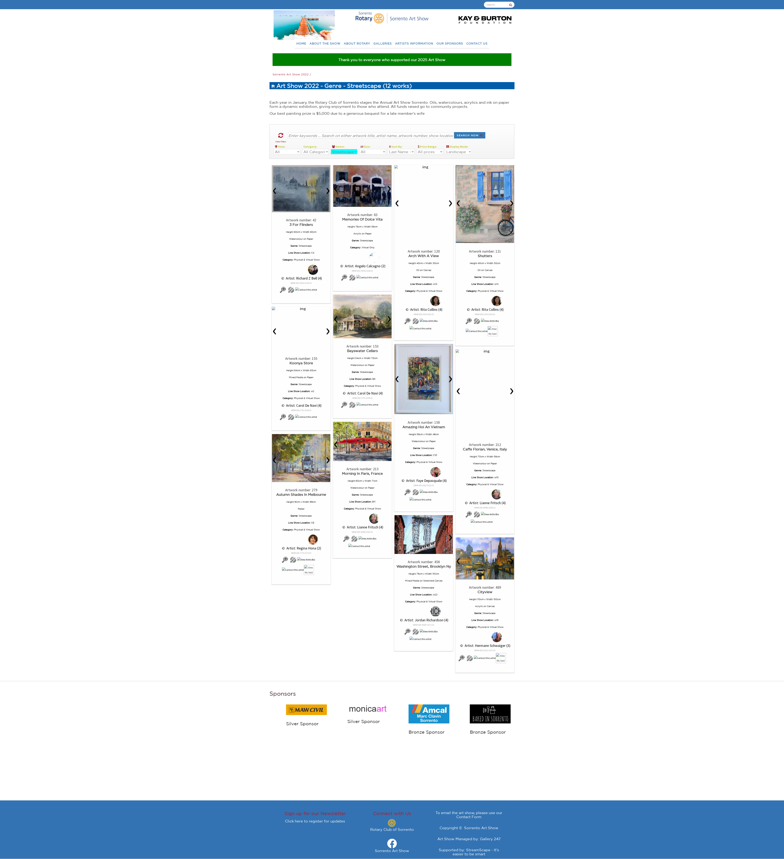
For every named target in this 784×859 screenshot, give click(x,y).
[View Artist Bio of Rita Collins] (429, 321)
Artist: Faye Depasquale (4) (426, 480)
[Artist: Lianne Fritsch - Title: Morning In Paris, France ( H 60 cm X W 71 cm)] (362, 441)
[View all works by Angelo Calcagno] (362, 257)
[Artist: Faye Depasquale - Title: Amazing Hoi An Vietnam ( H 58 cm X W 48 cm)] (423, 379)
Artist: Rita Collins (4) (425, 309)
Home (301, 43)
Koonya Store (301, 363)
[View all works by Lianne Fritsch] (485, 494)
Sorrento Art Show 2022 (291, 74)
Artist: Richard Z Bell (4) (303, 278)
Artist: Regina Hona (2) (303, 548)
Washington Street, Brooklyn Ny (423, 566)
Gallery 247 (490, 839)
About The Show (325, 43)
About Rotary (357, 43)
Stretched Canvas (432, 580)
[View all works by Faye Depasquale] (424, 472)
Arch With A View (423, 256)
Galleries (382, 43)
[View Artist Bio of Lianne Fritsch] (490, 514)
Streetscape (305, 246)
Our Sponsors (450, 43)
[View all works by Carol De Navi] (352, 404)
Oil (417, 270)
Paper (310, 239)
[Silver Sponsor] (290, 708)
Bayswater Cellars (362, 351)
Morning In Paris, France (362, 473)
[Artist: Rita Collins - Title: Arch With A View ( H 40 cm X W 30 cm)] (423, 167)
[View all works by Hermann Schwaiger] (485, 637)
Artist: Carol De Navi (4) (364, 393)
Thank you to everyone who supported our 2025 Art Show (392, 60)
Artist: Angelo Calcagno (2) (364, 266)
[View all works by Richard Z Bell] (301, 269)
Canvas (427, 270)
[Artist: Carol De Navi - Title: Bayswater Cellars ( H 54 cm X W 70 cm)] (362, 316)
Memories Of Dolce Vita (362, 219)
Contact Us (477, 43)
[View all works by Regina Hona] (301, 539)
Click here (294, 821)
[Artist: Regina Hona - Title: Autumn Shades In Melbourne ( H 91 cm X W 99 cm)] (301, 458)
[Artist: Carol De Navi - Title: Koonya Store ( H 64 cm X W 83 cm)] (301, 309)
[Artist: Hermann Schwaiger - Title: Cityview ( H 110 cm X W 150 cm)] (485, 558)
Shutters (485, 256)
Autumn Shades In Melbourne (301, 494)
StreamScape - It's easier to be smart (476, 852)
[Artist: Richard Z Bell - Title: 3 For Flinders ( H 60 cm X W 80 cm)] (301, 188)
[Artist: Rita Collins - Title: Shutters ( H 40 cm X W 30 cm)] (485, 204)
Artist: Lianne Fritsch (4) (487, 502)
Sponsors (283, 693)
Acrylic (357, 233)
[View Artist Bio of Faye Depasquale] (429, 492)
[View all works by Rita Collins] (424, 301)
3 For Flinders (301, 224)
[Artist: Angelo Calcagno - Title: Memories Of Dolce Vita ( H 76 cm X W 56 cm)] (362, 186)
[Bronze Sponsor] (351, 713)
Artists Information (414, 43)
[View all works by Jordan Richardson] (424, 611)
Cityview (485, 592)
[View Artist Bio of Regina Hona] (306, 559)
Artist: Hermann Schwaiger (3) (487, 645)
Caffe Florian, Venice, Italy (485, 449)
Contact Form (468, 817)
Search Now (468, 135)
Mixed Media (296, 377)
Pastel (301, 509)
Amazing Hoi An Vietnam (423, 427)
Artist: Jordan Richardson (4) (426, 620)
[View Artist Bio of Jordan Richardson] (429, 631)
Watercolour (296, 239)
